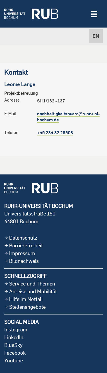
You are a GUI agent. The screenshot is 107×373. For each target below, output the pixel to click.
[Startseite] (31, 14)
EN (95, 36)
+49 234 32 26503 (55, 132)
